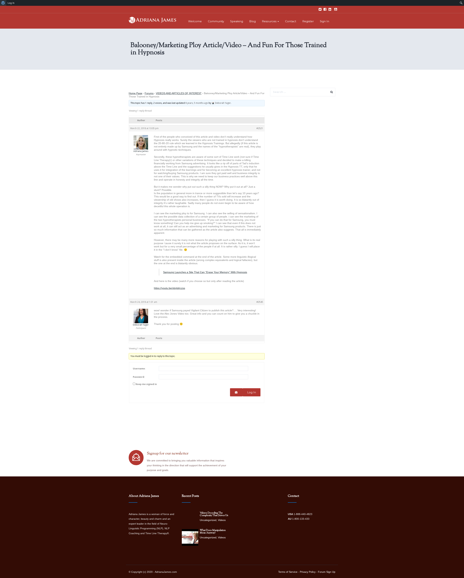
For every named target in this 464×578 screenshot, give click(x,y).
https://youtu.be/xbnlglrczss (169, 288)
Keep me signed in (146, 384)
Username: (139, 368)
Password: (139, 376)
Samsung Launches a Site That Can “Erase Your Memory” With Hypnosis (205, 272)
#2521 (259, 128)
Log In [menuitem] (11, 2)
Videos (222, 520)
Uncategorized (208, 520)
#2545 (259, 301)
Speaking (236, 21)
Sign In (324, 21)
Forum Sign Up (326, 571)
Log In (251, 392)
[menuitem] (3, 3)
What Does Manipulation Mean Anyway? (213, 532)
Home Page (135, 93)
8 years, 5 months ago (196, 102)
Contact (290, 21)
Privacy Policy (308, 571)
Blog (252, 21)
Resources (269, 21)
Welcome (195, 21)
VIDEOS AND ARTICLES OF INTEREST (179, 93)
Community (216, 21)
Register (308, 21)
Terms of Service (287, 571)
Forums (149, 93)
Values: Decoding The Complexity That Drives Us (214, 514)
